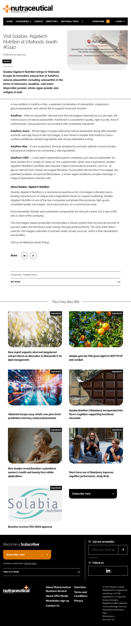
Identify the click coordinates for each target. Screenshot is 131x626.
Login (119, 21)
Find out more (11, 572)
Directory (52, 21)
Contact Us (52, 605)
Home (9, 21)
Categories (22, 21)
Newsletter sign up (57, 600)
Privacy (78, 600)
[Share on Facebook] (33, 255)
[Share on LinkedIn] (24, 255)
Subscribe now (81, 493)
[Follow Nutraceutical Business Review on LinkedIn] (108, 571)
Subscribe (98, 21)
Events (39, 21)
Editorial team (69, 21)
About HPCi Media (57, 596)
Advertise (80, 587)
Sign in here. (31, 563)
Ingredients (7, 61)
